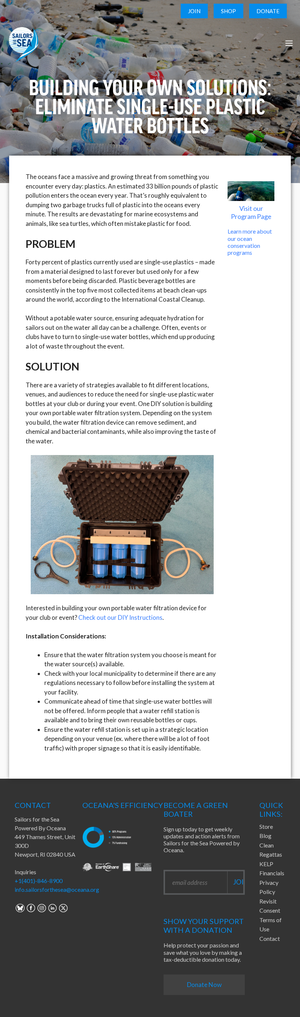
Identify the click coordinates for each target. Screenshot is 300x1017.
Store (266, 826)
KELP (266, 863)
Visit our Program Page (251, 212)
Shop (228, 11)
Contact (269, 938)
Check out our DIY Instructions (120, 617)
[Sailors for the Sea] (22, 43)
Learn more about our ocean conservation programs (250, 242)
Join (194, 11)
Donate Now (204, 984)
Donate (268, 11)
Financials (271, 872)
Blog (265, 835)
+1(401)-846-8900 (39, 880)
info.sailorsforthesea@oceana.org (57, 889)
